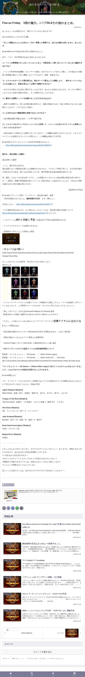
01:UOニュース (9, 484)
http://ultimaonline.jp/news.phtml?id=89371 (33, 204)
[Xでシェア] (4, 508)
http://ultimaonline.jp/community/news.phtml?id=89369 (28, 145)
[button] (21, 508)
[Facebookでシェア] (8, 508)
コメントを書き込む (42, 652)
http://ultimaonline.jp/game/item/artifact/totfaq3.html (23, 213)
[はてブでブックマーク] (13, 508)
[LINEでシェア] (17, 508)
